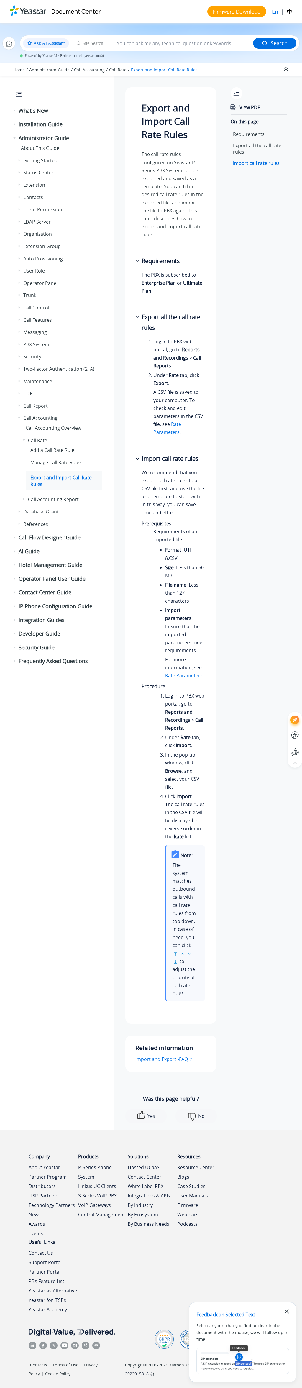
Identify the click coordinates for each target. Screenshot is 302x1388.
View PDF (249, 107)
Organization (37, 234)
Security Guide (37, 647)
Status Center (38, 172)
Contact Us (41, 1253)
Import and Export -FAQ (161, 1059)
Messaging (35, 332)
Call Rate (118, 70)
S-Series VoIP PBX (97, 1195)
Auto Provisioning (43, 258)
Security (32, 356)
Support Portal (284, 747)
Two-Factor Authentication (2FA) (58, 369)
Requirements (249, 134)
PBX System (36, 344)
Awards (37, 1224)
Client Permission (42, 209)
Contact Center (144, 1177)
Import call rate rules (256, 163)
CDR (28, 393)
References (35, 524)
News (35, 1214)
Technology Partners (52, 1205)
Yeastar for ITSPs (47, 1300)
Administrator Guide (49, 70)
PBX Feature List (46, 1281)
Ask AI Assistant (284, 714)
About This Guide (40, 148)
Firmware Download (237, 11)
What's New (33, 110)
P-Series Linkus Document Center (284, 730)
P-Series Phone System (95, 1172)
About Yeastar (44, 1167)
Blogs (183, 1177)
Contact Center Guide (45, 592)
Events (36, 1233)
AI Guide (29, 551)
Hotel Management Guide (50, 564)
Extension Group (42, 246)
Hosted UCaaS (144, 1167)
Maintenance (37, 381)
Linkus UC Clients (97, 1186)
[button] (15, 111)
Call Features (37, 320)
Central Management (101, 1214)
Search (279, 43)
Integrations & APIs (149, 1195)
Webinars (187, 1214)
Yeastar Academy (48, 1309)
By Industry (140, 1205)
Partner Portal (44, 1272)
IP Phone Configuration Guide (55, 606)
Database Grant (41, 511)
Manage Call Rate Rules (56, 462)
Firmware (187, 1205)
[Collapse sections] (287, 69)
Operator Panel (40, 283)
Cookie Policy (57, 1373)
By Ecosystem (143, 1214)
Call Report (35, 406)
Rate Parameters (184, 675)
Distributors (42, 1186)
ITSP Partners (44, 1195)
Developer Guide (39, 633)
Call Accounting (89, 70)
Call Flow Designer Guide (50, 537)
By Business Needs (148, 1224)
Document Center (76, 11)
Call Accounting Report (53, 499)
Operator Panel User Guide (52, 578)
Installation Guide (41, 124)
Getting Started (40, 160)
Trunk (29, 295)
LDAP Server (37, 222)
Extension (34, 185)
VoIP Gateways (94, 1205)
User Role (34, 271)
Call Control (36, 307)
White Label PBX (145, 1186)
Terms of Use (65, 1365)
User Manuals (192, 1195)
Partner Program (48, 1177)
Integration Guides (42, 620)
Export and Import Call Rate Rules (164, 70)
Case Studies (191, 1186)
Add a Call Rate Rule (52, 450)
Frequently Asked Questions (53, 661)
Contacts (33, 197)
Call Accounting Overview (53, 428)
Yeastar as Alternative (53, 1290)
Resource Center (195, 1167)
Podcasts (187, 1224)
